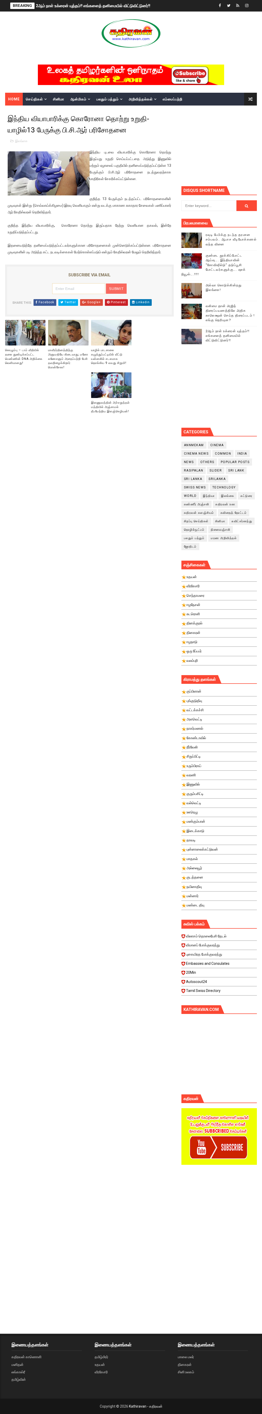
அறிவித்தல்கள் (141, 99)
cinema (217, 445)
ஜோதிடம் (190, 546)
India (242, 453)
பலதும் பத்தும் (107, 99)
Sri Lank (236, 470)
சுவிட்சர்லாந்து (242, 521)
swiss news (195, 487)
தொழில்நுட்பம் (194, 529)
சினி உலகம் (186, 1372)
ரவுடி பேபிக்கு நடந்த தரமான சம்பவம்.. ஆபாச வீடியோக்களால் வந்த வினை (231, 239)
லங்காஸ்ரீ (18, 1372)
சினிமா (58, 99)
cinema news (196, 453)
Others (207, 462)
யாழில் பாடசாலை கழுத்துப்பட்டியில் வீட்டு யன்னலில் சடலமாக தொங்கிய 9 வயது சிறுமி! (108, 356)
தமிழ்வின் (19, 1379)
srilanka (217, 479)
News (189, 462)
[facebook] (220, 6)
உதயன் (100, 1365)
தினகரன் (185, 1365)
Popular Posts (235, 462)
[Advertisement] (221, 145)
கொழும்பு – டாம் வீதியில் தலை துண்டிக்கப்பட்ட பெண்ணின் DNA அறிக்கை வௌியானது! (23, 356)
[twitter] (229, 6)
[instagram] (246, 6)
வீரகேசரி (101, 1372)
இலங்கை (21, 141)
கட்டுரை (246, 496)
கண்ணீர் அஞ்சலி (196, 504)
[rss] (238, 6)
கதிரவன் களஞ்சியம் (199, 513)
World (190, 496)
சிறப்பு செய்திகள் (196, 521)
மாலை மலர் (186, 1357)
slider (216, 470)
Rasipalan (193, 470)
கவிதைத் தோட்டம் (234, 513)
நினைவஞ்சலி (220, 529)
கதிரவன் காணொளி (26, 1357)
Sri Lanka (193, 479)
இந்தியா (209, 496)
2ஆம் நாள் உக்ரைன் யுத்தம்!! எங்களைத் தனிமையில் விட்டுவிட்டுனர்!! (93, 5)
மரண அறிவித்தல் (224, 538)
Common (223, 453)
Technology (224, 487)
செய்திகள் (34, 99)
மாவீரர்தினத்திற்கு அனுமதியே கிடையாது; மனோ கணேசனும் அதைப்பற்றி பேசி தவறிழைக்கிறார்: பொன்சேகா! (68, 358)
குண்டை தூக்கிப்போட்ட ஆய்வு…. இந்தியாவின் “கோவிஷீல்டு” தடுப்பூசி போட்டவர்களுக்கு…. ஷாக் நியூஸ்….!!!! (213, 265)
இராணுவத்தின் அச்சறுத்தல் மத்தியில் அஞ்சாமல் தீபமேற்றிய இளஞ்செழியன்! (110, 407)
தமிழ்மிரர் (101, 1357)
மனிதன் (18, 1365)
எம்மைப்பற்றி (172, 99)
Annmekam (194, 445)
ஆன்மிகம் (78, 99)
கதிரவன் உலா (225, 504)
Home (14, 99)
